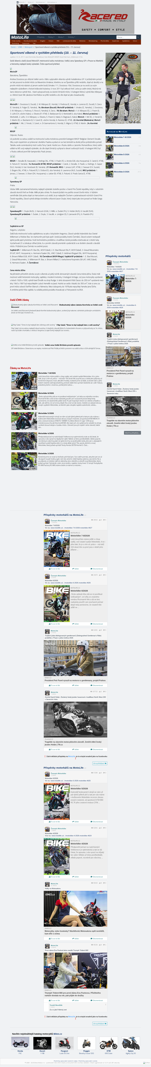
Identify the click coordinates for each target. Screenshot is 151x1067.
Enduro (51, 41)
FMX (58, 41)
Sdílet (76, 569)
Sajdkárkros (125, 41)
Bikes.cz (30, 2)
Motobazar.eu (40, 2)
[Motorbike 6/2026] (57, 401)
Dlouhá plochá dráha (30, 41)
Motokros (82, 41)
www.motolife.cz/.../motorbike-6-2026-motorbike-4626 (71, 583)
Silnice (135, 41)
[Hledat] (138, 37)
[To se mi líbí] (100, 520)
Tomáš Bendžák (56, 1005)
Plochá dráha (105, 41)
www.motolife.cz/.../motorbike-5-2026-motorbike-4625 (71, 781)
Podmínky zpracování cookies (88, 1061)
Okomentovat (97, 569)
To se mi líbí (55, 569)
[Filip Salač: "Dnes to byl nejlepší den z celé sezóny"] (57, 333)
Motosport (29, 47)
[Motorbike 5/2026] (57, 421)
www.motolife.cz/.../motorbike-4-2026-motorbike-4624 (72, 836)
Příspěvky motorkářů (118, 256)
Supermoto (25, 43)
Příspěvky (40, 37)
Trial (34, 43)
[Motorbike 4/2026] (57, 441)
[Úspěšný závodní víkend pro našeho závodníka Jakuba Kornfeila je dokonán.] (57, 313)
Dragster (42, 41)
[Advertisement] (123, 216)
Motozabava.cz (52, 2)
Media (60, 37)
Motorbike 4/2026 (121, 163)
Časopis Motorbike (120, 262)
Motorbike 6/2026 (121, 145)
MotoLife (22, 2)
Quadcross (115, 41)
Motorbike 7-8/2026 (122, 137)
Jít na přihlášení (99, 763)
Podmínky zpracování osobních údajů (65, 1061)
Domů (13, 47)
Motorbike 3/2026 (121, 171)
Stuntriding (15, 43)
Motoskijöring (93, 41)
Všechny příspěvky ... (132, 433)
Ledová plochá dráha (69, 41)
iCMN (20, 47)
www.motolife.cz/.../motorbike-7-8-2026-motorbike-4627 (71, 528)
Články (50, 37)
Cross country (16, 41)
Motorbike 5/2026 (121, 154)
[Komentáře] (104, 520)
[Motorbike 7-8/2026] (57, 381)
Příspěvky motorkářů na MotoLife (65, 514)
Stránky (71, 37)
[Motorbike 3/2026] (57, 461)
